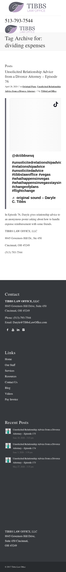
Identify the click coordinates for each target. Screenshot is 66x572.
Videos (9, 393)
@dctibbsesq (23, 155)
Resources (10, 376)
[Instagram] (23, 329)
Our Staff (10, 365)
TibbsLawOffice (48, 91)
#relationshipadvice (28, 166)
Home (8, 359)
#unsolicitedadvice (27, 171)
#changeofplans (25, 187)
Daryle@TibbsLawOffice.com (30, 322)
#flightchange (23, 191)
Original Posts (29, 86)
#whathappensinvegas (30, 179)
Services (9, 370)
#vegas (45, 174)
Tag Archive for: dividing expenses (25, 41)
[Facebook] (7, 329)
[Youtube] (12, 329)
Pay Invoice (11, 399)
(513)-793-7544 (22, 317)
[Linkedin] (18, 329)
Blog (7, 388)
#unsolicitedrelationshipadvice (38, 162)
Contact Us (11, 382)
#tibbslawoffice (25, 174)
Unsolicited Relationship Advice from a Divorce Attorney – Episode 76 (31, 76)
